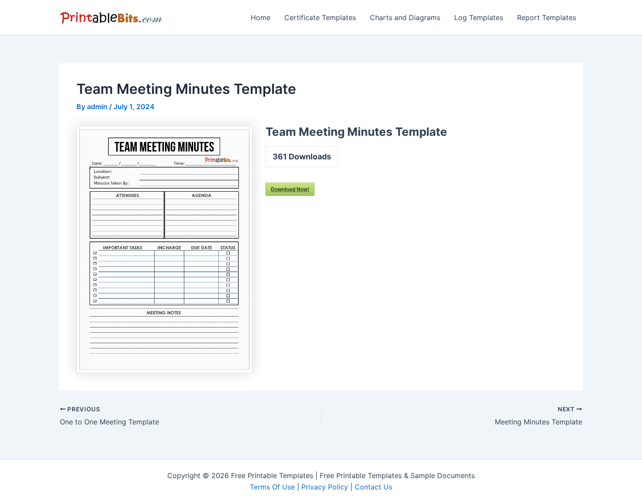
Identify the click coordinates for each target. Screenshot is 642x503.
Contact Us (373, 486)
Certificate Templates (320, 17)
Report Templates (546, 17)
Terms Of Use (272, 486)
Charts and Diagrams (405, 17)
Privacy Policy (324, 486)
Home (260, 17)
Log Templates (478, 17)
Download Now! (290, 189)
